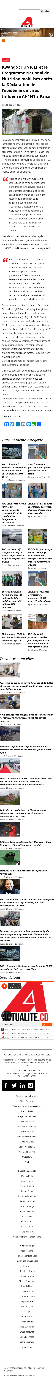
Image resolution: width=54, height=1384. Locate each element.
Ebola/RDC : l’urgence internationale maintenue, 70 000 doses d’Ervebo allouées (40, 596)
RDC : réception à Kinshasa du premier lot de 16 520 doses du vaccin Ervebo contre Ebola (14, 470)
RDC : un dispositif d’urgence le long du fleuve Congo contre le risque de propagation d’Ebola (13, 555)
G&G (33, 1375)
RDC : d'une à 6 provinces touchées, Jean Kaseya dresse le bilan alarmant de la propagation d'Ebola (38, 640)
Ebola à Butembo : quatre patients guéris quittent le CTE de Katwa (39, 469)
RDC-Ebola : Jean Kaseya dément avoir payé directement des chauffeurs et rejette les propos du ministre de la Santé (40, 557)
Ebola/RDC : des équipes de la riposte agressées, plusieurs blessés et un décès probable (40, 508)
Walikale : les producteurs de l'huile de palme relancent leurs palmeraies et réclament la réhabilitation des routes (23, 813)
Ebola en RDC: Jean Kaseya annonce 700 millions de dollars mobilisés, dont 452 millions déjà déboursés (12, 599)
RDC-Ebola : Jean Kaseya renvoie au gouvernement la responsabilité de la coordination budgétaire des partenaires (14, 513)
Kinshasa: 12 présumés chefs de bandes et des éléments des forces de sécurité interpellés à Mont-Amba (26, 749)
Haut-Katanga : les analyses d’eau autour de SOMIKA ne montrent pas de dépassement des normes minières (26, 717)
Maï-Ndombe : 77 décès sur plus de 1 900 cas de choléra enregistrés (14, 637)
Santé (6, 60)
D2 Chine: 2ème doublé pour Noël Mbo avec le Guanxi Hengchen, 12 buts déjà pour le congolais (26, 844)
